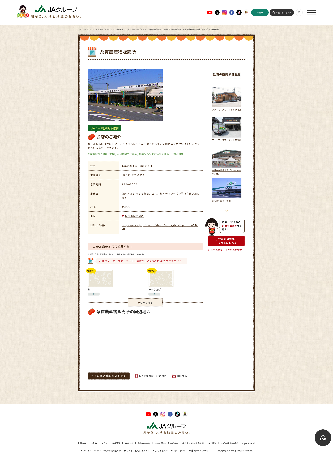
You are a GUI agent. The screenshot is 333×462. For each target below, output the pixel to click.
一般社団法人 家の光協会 (166, 443)
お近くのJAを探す (283, 12)
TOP (323, 439)
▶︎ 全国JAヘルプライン (199, 450)
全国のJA (82, 443)
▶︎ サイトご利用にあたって (136, 450)
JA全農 (104, 443)
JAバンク (129, 443)
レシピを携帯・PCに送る (152, 376)
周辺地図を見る (134, 216)
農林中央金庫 (144, 443)
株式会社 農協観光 (229, 443)
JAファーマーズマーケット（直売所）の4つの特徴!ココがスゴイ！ (141, 261)
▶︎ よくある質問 (160, 450)
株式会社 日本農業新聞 (193, 443)
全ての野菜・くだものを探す (226, 250)
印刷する (182, 376)
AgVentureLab (248, 443)
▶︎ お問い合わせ (178, 450)
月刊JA (260, 12)
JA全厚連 (212, 443)
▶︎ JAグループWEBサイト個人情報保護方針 (100, 450)
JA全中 (93, 443)
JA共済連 (116, 443)
